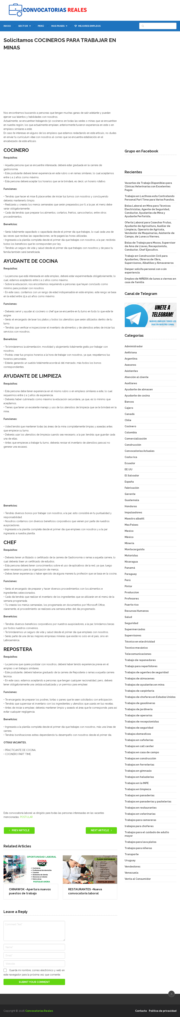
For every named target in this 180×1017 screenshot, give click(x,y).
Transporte (132, 854)
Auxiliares (131, 383)
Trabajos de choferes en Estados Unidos (150, 697)
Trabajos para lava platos (140, 842)
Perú (41, 26)
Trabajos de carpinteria (139, 690)
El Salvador (132, 475)
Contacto (141, 1010)
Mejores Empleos (89, 26)
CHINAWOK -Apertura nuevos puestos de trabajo (30, 891)
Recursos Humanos (137, 610)
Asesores (130, 364)
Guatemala (132, 500)
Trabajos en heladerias (139, 777)
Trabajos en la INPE (137, 783)
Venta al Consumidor (138, 878)
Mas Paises (58, 26)
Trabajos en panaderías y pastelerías (148, 801)
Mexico (129, 531)
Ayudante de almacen (139, 389)
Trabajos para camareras (140, 820)
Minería (129, 543)
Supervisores (133, 635)
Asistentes (131, 371)
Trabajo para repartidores (141, 666)
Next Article (100, 830)
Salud (128, 617)
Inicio (7, 26)
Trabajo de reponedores (140, 660)
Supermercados (135, 629)
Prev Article (20, 830)
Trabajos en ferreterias (139, 764)
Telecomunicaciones (138, 654)
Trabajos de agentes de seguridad (147, 672)
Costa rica (131, 457)
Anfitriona (131, 352)
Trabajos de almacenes (139, 678)
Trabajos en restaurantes (140, 807)
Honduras (131, 506)
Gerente (130, 494)
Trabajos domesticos (138, 733)
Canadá (129, 414)
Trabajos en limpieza (138, 789)
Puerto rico (132, 604)
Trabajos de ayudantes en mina (144, 684)
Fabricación (132, 487)
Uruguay (130, 860)
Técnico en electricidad (140, 641)
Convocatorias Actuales (139, 451)
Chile (128, 420)
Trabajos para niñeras (138, 848)
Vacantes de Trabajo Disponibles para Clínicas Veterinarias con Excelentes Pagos (148, 186)
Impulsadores (133, 512)
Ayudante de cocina (137, 395)
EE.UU (128, 469)
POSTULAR (26, 817)
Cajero (129, 407)
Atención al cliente (137, 377)
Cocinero (130, 426)
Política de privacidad (162, 1010)
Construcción (133, 444)
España (129, 481)
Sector (23, 26)
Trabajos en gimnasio (138, 770)
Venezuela (131, 872)
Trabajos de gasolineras (140, 703)
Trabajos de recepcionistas (142, 721)
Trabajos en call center (139, 746)
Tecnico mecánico (136, 647)
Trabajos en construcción (140, 758)
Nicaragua (131, 561)
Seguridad (131, 623)
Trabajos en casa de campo (142, 752)
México (129, 537)
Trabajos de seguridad (139, 727)
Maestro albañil (134, 518)
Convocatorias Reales (39, 1010)
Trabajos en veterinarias (140, 813)
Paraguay (131, 574)
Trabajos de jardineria (139, 709)
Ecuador (130, 463)
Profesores (132, 598)
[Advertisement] (60, 84)
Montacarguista (134, 549)
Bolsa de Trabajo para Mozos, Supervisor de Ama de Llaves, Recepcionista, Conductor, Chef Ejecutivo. (150, 246)
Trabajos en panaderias (139, 795)
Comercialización (136, 438)
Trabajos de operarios (138, 715)
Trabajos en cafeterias (139, 740)
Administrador (134, 346)
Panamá (130, 567)
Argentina (131, 358)
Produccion (132, 592)
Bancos (129, 401)
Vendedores (132, 866)
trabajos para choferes (139, 826)
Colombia (131, 432)
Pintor (128, 586)
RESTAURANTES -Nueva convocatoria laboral (85, 891)
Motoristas (131, 555)
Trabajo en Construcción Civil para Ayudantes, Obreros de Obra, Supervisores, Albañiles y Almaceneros (149, 259)
